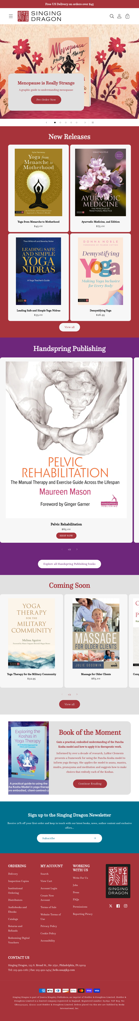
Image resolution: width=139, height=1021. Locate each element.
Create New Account (47, 898)
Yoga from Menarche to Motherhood (38, 221)
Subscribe (48, 838)
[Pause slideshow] (92, 122)
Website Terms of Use (51, 917)
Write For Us (80, 877)
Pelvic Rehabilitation (66, 524)
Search (44, 873)
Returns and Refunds (15, 928)
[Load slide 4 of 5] (71, 122)
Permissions (80, 906)
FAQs (76, 899)
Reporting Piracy (83, 914)
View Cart (46, 881)
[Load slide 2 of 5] (60, 122)
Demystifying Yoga (100, 310)
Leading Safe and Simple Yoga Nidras (38, 310)
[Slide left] (62, 549)
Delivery (13, 873)
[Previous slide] (46, 122)
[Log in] (119, 16)
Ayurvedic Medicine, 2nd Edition (101, 221)
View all (70, 327)
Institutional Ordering (15, 890)
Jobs (75, 885)
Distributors (15, 900)
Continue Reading (90, 783)
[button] (11, 16)
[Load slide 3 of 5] (65, 122)
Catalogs (13, 919)
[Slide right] (77, 549)
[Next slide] (85, 122)
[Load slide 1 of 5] (55, 122)
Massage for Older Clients (96, 674)
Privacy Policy (49, 926)
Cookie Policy (48, 933)
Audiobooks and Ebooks (17, 909)
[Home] (39, 16)
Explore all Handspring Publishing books (69, 564)
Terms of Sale (48, 907)
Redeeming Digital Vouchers (18, 940)
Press (76, 892)
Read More (69, 81)
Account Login (49, 888)
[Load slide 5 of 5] (76, 122)
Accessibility (48, 940)
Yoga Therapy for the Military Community (31, 674)
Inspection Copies (18, 881)
